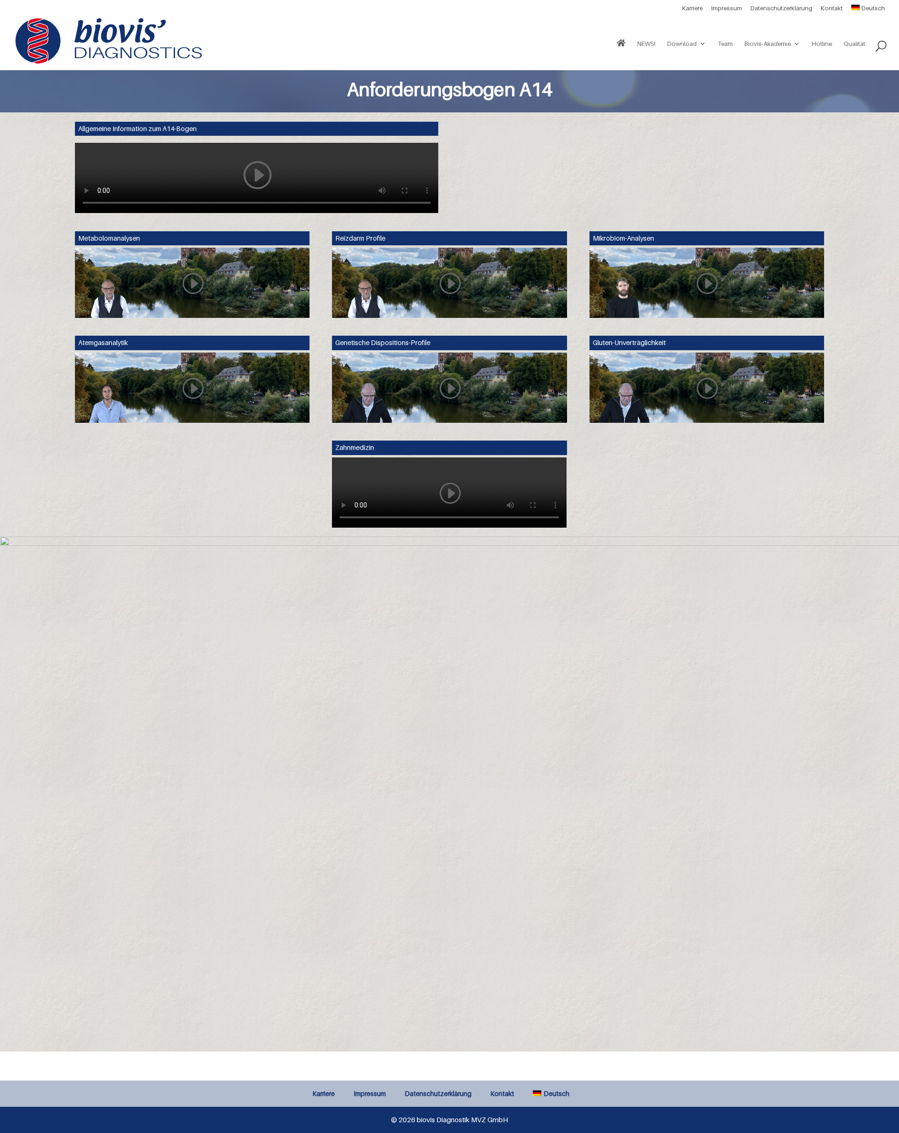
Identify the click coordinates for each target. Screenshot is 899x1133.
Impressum (726, 8)
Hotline (822, 43)
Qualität (854, 43)
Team (725, 43)
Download (682, 43)
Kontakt (832, 8)
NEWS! (646, 43)
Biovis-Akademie (767, 43)
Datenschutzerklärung (781, 8)
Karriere (692, 8)
